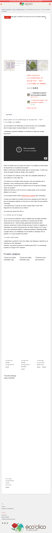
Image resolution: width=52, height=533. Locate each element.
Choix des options (39, 370)
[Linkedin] (7, 523)
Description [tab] (9, 114)
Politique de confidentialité (7, 508)
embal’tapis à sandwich (28, 195)
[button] (14, 366)
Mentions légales (5, 517)
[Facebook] (3, 523)
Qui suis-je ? (4, 515)
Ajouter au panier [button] (8, 370)
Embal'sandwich (33, 75)
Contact (3, 506)
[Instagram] (5, 523)
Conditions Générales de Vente (8, 519)
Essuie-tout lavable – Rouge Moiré (10, 363)
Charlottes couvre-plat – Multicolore (41, 363)
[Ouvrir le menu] (1, 4)
